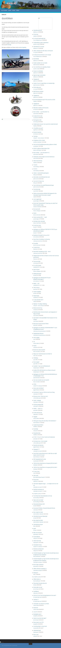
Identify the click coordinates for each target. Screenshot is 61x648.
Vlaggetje (35, 416)
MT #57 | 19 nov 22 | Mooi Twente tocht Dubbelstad (44, 437)
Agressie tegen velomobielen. (39, 75)
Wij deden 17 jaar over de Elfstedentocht (41, 366)
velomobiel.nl (35, 402)
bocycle (34, 227)
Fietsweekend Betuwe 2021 (39, 504)
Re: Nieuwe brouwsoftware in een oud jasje (42, 54)
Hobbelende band (37, 630)
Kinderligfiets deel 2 (37, 614)
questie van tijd (36, 44)
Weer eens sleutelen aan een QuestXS (41, 380)
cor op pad (35, 52)
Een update (35, 243)
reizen (13, 10)
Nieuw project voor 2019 (38, 622)
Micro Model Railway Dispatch (39, 477)
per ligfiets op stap (37, 493)
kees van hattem (36, 351)
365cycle (35, 174)
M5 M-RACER (36, 58)
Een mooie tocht (36, 209)
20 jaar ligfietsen (36, 536)
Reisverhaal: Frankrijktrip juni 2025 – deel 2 (42, 251)
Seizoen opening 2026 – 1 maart (40, 217)
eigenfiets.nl (35, 129)
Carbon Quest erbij (37, 540)
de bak (34, 505)
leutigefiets (35, 615)
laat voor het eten (36, 214)
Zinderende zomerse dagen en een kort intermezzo (43, 156)
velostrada (35, 394)
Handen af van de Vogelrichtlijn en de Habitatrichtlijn (43, 83)
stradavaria (35, 297)
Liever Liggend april (37, 199)
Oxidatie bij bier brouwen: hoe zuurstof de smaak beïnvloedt (45, 124)
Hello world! (35, 475)
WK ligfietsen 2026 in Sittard (39, 140)
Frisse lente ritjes (36, 189)
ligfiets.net (35, 81)
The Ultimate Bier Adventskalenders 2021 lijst (42, 495)
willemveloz (35, 414)
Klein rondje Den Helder (38, 512)
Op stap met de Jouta (37, 116)
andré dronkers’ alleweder (38, 514)
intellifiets (35, 426)
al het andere (4, 10)
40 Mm (34, 384)
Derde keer (35, 607)
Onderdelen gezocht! (37, 30)
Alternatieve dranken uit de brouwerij (40, 107)
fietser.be (35, 249)
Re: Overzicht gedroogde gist (39, 38)
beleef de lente (36, 64)
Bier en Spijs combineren (38, 564)
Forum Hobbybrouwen (37, 40)
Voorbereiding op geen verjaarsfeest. (41, 42)
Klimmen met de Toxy (37, 308)
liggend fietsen (36, 390)
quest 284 (35, 359)
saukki (34, 196)
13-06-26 (35, 164)
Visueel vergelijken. (37, 291)
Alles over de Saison (37, 532)
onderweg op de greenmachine (39, 331)
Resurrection (36, 479)
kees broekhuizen (36, 556)
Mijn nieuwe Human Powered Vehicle (40, 323)
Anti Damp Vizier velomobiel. (39, 221)
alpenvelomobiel (36, 377)
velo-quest (35, 347)
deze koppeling (23, 47)
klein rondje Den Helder (38, 520)
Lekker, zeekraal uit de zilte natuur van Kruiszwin (43, 50)
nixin (34, 339)
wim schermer (36, 237)
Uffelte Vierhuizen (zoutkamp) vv (40, 568)
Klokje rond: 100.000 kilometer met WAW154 (42, 353)
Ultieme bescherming (37, 160)
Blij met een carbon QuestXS (39, 349)
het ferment (35, 109)
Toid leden (35, 136)
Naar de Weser (36, 269)
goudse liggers (36, 200)
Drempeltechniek (36, 433)
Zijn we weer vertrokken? (38, 388)
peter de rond (36, 178)
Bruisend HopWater (37, 132)
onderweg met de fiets (37, 241)
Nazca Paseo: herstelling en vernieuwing (41, 239)
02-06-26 (35, 169)
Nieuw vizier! (35, 634)
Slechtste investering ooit (38, 489)
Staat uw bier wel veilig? (38, 500)
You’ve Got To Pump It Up (38, 181)
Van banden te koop (37, 544)
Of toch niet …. (36, 34)
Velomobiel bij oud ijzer (38, 524)
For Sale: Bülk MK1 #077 (38, 299)
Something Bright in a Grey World (40, 626)
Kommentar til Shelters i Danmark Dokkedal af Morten (44, 508)
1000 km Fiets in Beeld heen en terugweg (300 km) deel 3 (45, 463)
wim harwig (35, 121)
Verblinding (35, 358)
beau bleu (35, 289)
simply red (35, 538)
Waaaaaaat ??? (36, 449)
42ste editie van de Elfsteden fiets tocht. (41, 177)
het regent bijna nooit (37, 597)
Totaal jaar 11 (36, 599)
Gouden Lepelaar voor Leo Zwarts (40, 63)
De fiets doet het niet (37, 412)
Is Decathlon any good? (38, 128)
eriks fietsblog (36, 166)
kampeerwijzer (36, 367)
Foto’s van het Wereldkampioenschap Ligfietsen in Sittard (45, 144)
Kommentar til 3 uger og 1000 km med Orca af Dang (44, 392)
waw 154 (35, 355)
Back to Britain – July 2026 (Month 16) (41, 111)
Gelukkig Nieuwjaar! (37, 273)
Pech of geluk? (36, 362)
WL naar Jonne (36, 471)
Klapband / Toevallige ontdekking (40, 304)
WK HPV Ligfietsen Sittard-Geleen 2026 (41, 148)
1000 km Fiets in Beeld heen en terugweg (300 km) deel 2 (45, 467)
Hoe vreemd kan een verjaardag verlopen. (42, 67)
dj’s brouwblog (36, 497)
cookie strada (36, 605)
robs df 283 (35, 158)
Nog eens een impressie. (38, 445)
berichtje (9, 44)
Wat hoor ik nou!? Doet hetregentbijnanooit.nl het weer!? (44, 595)
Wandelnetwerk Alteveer (38, 333)
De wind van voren (37, 225)
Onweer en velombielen (38, 71)
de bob (34, 275)
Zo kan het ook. (36, 247)
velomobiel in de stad (37, 451)
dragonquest (35, 542)
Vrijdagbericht (36, 79)
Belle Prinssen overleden (38, 91)
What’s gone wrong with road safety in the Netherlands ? (44, 420)
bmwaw (34, 530)
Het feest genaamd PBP (38, 404)
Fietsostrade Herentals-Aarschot (40, 583)
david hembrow (36, 422)
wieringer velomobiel (37, 142)
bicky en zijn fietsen (37, 150)
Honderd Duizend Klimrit (38, 425)
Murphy (34, 345)
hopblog (34, 101)
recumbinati (35, 117)
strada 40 (35, 611)
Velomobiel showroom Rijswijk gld (40, 516)
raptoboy (35, 36)
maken (17, 10)
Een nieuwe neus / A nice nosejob (40, 441)
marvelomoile (35, 461)
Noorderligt (35, 429)
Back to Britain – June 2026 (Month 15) (41, 152)
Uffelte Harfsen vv (37, 579)
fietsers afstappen (37, 210)
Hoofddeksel (36, 591)
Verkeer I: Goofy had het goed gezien (41, 173)
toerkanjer (35, 465)
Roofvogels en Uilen (37, 120)
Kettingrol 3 (35, 572)
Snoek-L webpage (37, 400)
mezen (9, 10)
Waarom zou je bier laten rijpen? (39, 618)
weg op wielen (36, 343)
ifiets (34, 526)
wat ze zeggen (36, 337)
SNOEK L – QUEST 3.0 (37, 408)
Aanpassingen (36, 295)
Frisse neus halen (36, 261)
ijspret (34, 528)
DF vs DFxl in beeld (37, 265)
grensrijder (35, 410)
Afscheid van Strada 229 (38, 549)
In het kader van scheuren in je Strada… (41, 603)
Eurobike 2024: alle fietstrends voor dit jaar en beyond (44, 370)
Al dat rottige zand (37, 87)
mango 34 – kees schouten (38, 138)
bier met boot (35, 589)
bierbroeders (35, 534)
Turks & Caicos (36, 287)
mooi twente (35, 315)
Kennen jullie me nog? (37, 587)
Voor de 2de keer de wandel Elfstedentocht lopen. (43, 185)
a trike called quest (37, 398)
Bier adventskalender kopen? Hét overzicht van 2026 (44, 99)
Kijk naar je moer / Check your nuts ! (40, 396)
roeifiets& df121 (36, 267)
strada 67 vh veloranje (37, 385)
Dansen (34, 213)
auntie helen (35, 113)
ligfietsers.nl (35, 32)
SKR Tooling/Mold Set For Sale (39, 459)
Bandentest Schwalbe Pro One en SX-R (41, 235)
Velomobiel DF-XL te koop (38, 46)
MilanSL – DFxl (36, 283)
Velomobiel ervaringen (37, 562)
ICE (34, 341)
